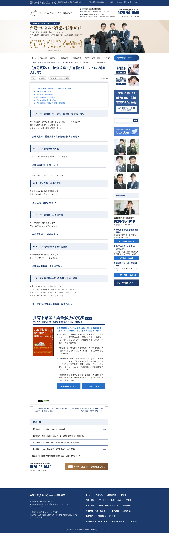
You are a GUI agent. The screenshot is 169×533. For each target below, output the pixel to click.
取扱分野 (43, 57)
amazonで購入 (93, 386)
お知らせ (99, 494)
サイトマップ (134, 521)
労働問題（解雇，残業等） (96, 510)
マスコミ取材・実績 (92, 57)
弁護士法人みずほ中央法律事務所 (47, 495)
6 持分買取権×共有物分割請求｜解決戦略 (50, 103)
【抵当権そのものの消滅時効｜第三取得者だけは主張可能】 (54, 449)
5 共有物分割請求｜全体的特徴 (46, 100)
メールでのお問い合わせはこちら (90, 466)
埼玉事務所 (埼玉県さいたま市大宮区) (127, 247)
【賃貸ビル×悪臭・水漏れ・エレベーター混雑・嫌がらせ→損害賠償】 (58, 436)
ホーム (34, 57)
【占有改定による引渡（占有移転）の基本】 (49, 429)
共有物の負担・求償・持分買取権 (58, 62)
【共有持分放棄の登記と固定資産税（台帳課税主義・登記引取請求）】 (87, 409)
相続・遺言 (90, 505)
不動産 (35, 62)
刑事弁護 (115, 510)
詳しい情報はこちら (125, 282)
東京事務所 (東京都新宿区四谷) (127, 230)
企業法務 (127, 505)
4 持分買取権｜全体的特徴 (44, 97)
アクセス (107, 57)
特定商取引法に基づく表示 (96, 521)
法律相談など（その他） (107, 516)
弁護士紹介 (64, 57)
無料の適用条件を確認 (55, 50)
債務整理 (89, 516)
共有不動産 (43, 62)
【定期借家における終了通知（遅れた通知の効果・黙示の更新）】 (57, 442)
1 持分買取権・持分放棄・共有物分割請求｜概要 (52, 88)
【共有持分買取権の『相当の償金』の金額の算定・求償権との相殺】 (51, 409)
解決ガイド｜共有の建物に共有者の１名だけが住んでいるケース (56, 456)
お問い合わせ (116, 500)
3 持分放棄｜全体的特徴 (43, 94)
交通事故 (127, 510)
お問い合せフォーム (125, 57)
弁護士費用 (77, 57)
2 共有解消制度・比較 (42, 91)
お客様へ (53, 57)
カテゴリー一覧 (118, 521)
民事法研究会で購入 (68, 386)
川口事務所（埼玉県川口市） (126, 264)
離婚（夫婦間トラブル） (109, 505)
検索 (135, 120)
